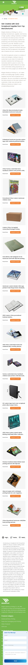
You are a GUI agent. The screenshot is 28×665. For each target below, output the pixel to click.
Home (5, 19)
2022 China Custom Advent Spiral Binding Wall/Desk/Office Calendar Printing (13, 434)
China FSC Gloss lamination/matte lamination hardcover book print (12, 111)
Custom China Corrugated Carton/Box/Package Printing (11, 228)
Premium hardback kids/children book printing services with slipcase (14, 463)
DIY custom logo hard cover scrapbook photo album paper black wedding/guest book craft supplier (14, 405)
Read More (5, 115)
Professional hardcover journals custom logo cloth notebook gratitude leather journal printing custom (14, 141)
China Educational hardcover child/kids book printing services (14, 521)
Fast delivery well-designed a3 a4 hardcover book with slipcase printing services (13, 258)
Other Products (5, 624)
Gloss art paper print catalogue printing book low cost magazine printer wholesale (12, 493)
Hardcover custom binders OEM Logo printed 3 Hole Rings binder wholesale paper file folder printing (13, 287)
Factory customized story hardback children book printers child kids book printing (13, 375)
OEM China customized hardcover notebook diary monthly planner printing (12, 346)
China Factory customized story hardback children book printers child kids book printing (13, 170)
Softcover (4, 626)
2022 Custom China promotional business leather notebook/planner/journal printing (12, 317)
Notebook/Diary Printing (8, 619)
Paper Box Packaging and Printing (11, 621)
